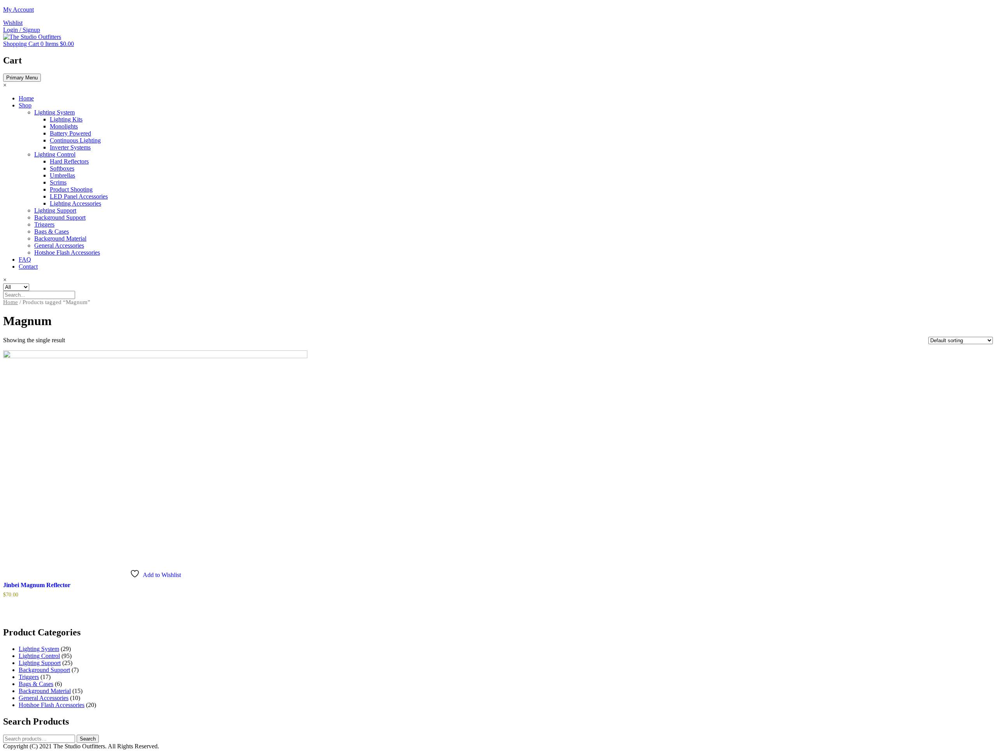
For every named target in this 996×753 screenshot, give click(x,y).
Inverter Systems (70, 147)
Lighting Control (54, 154)
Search (88, 739)
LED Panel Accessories (79, 196)
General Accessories (59, 245)
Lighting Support (55, 210)
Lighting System (54, 112)
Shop (25, 105)
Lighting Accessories (75, 203)
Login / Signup (21, 29)
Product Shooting (71, 189)
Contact (28, 266)
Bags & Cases (51, 231)
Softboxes (62, 168)
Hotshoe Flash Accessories (67, 252)
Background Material (60, 238)
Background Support (60, 217)
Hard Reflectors (69, 161)
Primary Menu (22, 78)
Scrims (58, 182)
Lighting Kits (66, 119)
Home (26, 98)
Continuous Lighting (75, 140)
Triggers (44, 224)
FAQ (25, 259)
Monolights (64, 126)
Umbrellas (62, 175)
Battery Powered (70, 133)
